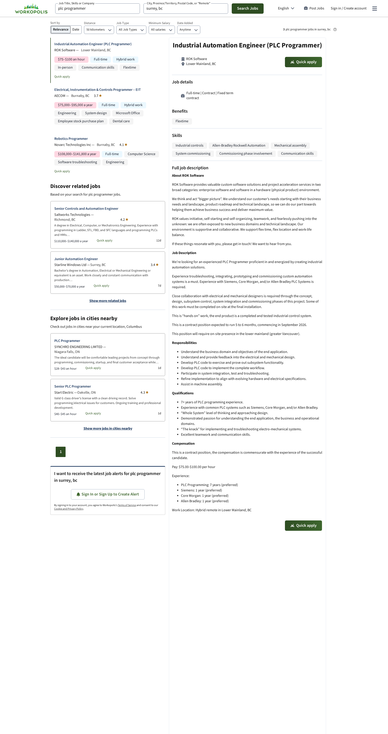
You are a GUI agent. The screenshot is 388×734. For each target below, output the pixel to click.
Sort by (55, 23)
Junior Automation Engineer (76, 259)
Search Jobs (247, 8)
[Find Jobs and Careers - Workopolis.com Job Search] (31, 8)
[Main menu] (374, 8)
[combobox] (97, 8)
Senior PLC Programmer (72, 386)
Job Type (122, 23)
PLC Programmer (67, 341)
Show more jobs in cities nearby (108, 428)
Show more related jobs (107, 301)
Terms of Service (127, 505)
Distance (89, 23)
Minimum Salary (159, 23)
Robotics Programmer (71, 139)
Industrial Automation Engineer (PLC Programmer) (93, 44)
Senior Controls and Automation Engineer (86, 208)
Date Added (185, 23)
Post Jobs (316, 8)
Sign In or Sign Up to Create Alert (110, 494)
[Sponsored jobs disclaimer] (335, 29)
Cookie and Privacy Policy (68, 509)
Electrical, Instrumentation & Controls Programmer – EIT (97, 90)
